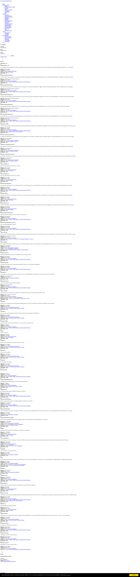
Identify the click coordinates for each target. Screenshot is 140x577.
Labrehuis (15, 141)
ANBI (6, 12)
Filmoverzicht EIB (8, 15)
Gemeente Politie (8, 24)
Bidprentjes (7, 19)
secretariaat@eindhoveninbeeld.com (9, 561)
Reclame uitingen (8, 27)
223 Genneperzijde (11, 472)
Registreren (7, 34)
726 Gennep (9, 71)
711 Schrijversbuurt (10, 140)
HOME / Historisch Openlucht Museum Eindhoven (22, 81)
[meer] (72, 67)
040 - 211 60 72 (7, 560)
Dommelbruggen (19, 297)
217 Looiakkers (10, 454)
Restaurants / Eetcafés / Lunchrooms (15, 249)
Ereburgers (7, 22)
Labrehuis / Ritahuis (20, 308)
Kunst (6, 29)
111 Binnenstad (10, 444)
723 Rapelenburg (10, 247)
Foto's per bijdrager (8, 37)
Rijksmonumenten (8, 25)
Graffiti (28, 298)
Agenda (6, 8)
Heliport (11, 72)
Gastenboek (7, 39)
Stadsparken (16, 465)
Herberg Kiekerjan (25, 249)
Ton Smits (31, 238)
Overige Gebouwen (13, 308)
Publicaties (7, 18)
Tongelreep (20, 131)
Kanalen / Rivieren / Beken (13, 131)
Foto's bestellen (7, 40)
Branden (11, 141)
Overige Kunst (23, 298)
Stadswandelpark (21, 465)
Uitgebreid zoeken (3, 56)
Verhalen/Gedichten (8, 30)
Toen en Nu (7, 28)
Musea (11, 81)
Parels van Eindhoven (8, 9)
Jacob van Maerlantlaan (19, 424)
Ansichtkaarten (19, 445)
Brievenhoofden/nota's (9, 20)
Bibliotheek (7, 17)
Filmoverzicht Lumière (9, 16)
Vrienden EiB (7, 11)
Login (4, 42)
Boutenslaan (14, 71)
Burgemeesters (7, 21)
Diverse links (7, 38)
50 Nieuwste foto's (8, 36)
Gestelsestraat (16, 247)
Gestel (16, 425)
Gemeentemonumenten (9, 23)
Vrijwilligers (7, 10)
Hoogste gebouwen (8, 26)
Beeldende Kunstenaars (25, 238)
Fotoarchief (7, 14)
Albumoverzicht (7, 32)
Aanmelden (7, 33)
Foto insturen (7, 41)
